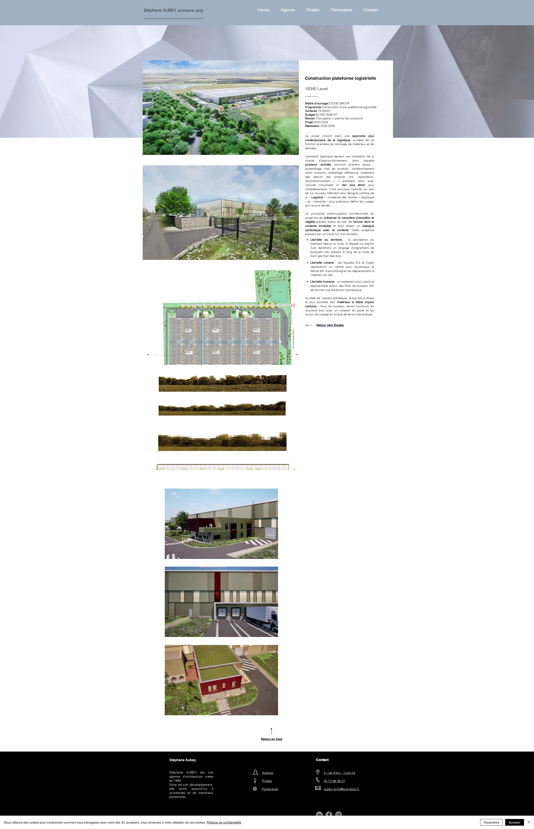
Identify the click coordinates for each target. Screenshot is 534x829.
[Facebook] (329, 814)
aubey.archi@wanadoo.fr (342, 789)
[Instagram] (338, 814)
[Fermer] (528, 822)
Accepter (514, 822)
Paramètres (491, 822)
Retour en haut (271, 739)
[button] (221, 107)
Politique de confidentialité (224, 822)
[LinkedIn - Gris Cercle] (319, 814)
